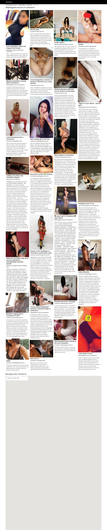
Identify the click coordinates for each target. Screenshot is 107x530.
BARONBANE (9, 2)
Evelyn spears (59, 42)
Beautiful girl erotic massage (64, 301)
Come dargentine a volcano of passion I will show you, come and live (41, 81)
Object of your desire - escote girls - (89, 104)
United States (21, 5)
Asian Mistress (84, 272)
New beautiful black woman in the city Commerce (65, 342)
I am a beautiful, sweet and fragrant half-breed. (16, 47)
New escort (34, 358)
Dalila (8, 361)
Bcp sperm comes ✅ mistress (41, 174)
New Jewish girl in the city (39, 139)
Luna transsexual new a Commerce (14, 138)
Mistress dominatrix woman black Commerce (16, 82)
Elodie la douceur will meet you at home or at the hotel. (64, 90)
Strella (81, 44)
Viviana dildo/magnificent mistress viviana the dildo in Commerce (40, 308)
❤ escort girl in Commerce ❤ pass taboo (65, 217)
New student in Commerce (64, 155)
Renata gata (34, 29)
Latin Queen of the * (86, 353)
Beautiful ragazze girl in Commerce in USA (14, 315)
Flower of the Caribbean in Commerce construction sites (41, 252)
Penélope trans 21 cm (86, 203)
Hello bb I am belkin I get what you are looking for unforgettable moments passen (17, 261)
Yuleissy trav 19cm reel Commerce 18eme (14, 176)
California (29, 5)
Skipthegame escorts (11, 5)
